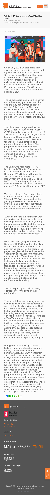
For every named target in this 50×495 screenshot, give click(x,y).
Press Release (15, 20)
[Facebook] (19, 491)
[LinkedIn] (25, 491)
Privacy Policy (9, 424)
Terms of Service (9, 426)
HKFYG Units (8, 436)
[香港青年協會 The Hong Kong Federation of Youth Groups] (17, 6)
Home (6, 20)
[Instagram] (28, 491)
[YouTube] (22, 491)
